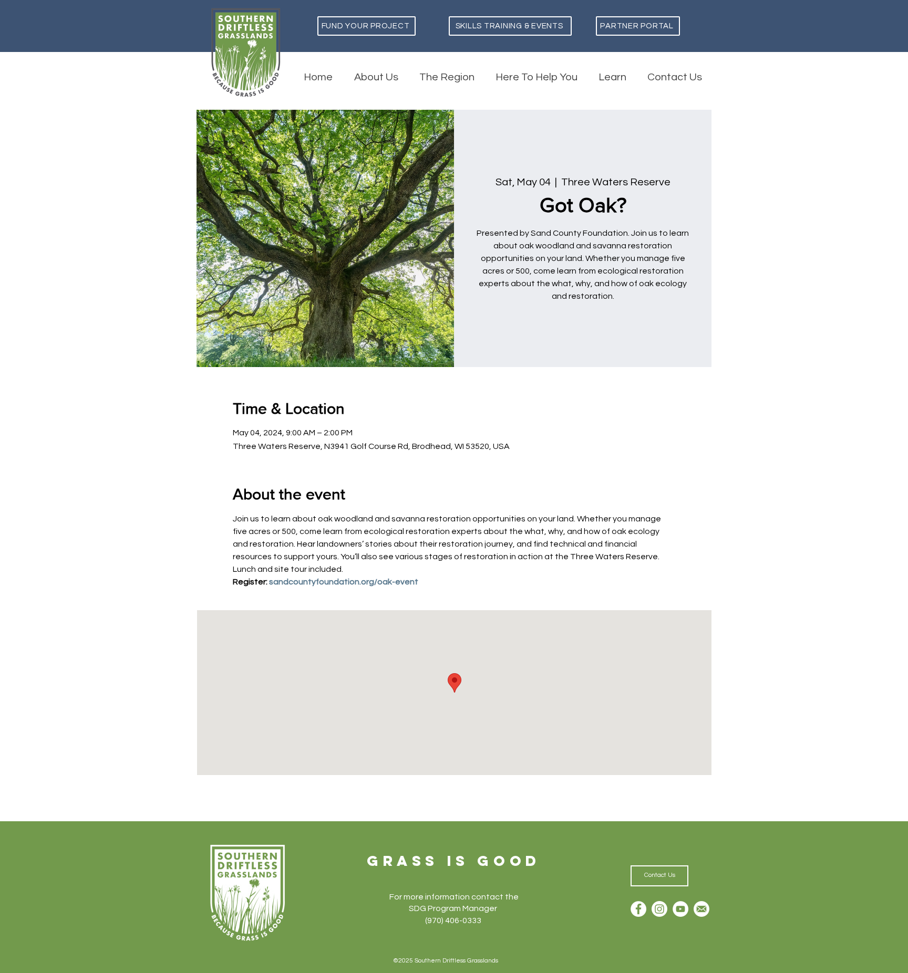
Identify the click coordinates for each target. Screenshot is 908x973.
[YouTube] (680, 909)
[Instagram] (659, 909)
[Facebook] (638, 909)
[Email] (701, 909)
